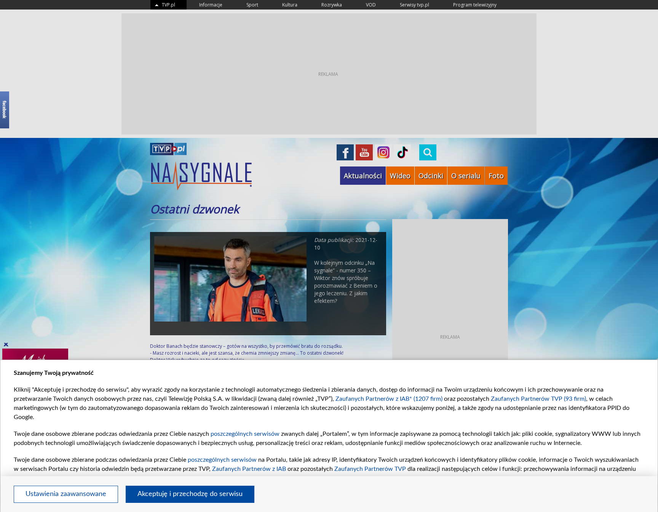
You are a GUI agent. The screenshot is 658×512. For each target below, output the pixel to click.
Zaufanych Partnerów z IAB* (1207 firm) (388, 399)
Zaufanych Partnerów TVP (370, 469)
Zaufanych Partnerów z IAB (249, 469)
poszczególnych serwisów (245, 434)
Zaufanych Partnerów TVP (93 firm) (538, 399)
